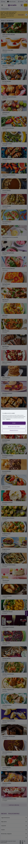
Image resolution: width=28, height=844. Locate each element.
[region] (14, 422)
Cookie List (8, 419)
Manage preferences (14, 430)
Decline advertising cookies (14, 426)
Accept (13, 423)
